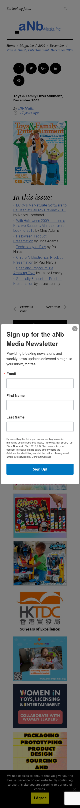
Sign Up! (40, 469)
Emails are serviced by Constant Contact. (28, 456)
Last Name (15, 417)
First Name (15, 395)
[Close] (75, 329)
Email (11, 374)
